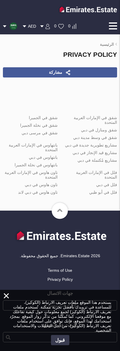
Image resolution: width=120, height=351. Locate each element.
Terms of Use (60, 270)
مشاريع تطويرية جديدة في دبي (91, 145)
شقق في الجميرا (43, 117)
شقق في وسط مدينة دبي (95, 137)
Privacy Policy (60, 279)
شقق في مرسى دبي (40, 132)
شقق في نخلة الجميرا (39, 125)
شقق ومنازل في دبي (99, 130)
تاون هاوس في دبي (41, 184)
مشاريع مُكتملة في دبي (97, 160)
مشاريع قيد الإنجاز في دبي (95, 152)
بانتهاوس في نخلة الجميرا (36, 165)
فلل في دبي (106, 184)
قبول (60, 340)
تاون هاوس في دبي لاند (38, 192)
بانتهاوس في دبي (43, 157)
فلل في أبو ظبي (103, 192)
